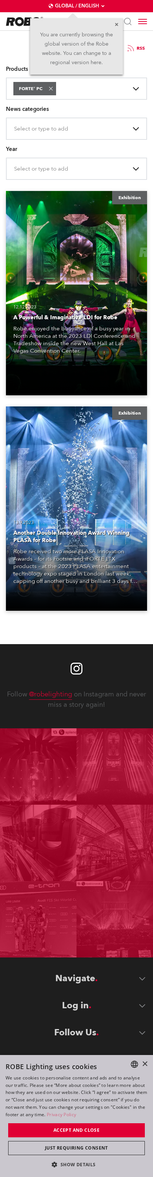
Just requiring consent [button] (76, 1148)
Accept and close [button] (76, 1130)
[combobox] (59, 88)
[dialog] (76, 1116)
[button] (51, 88)
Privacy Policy (61, 1114)
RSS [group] (141, 48)
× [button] (144, 1064)
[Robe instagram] (76, 669)
